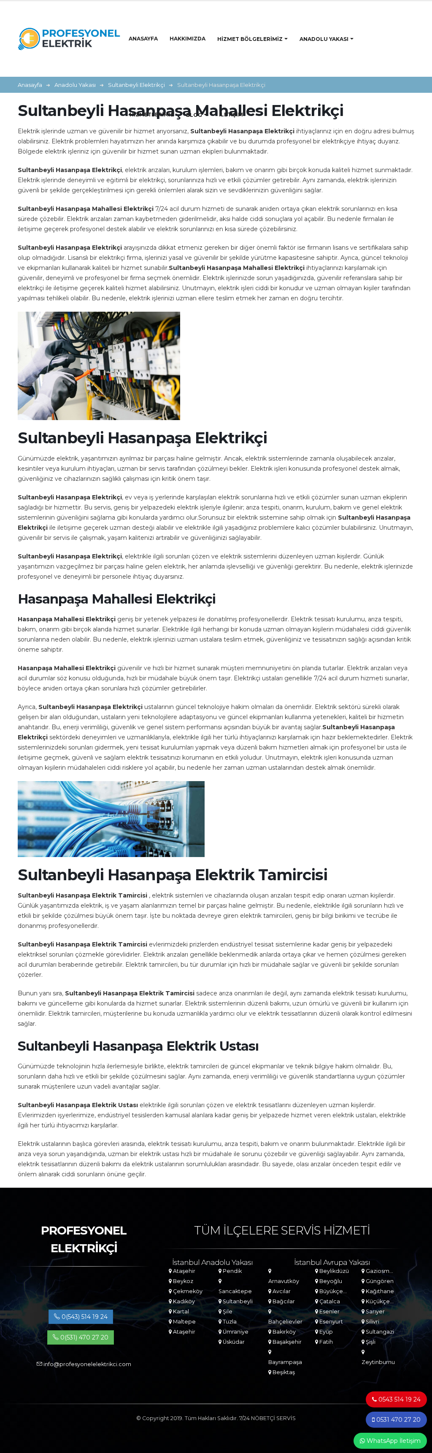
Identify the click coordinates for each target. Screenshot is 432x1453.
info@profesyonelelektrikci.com (86, 1364)
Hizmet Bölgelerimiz (250, 39)
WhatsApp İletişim (393, 1441)
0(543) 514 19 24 (84, 1317)
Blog (194, 115)
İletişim (231, 114)
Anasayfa (143, 38)
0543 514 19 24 (399, 1399)
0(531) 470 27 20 (83, 1337)
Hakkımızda (187, 38)
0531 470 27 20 (398, 1419)
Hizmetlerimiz (152, 114)
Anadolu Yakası (324, 39)
